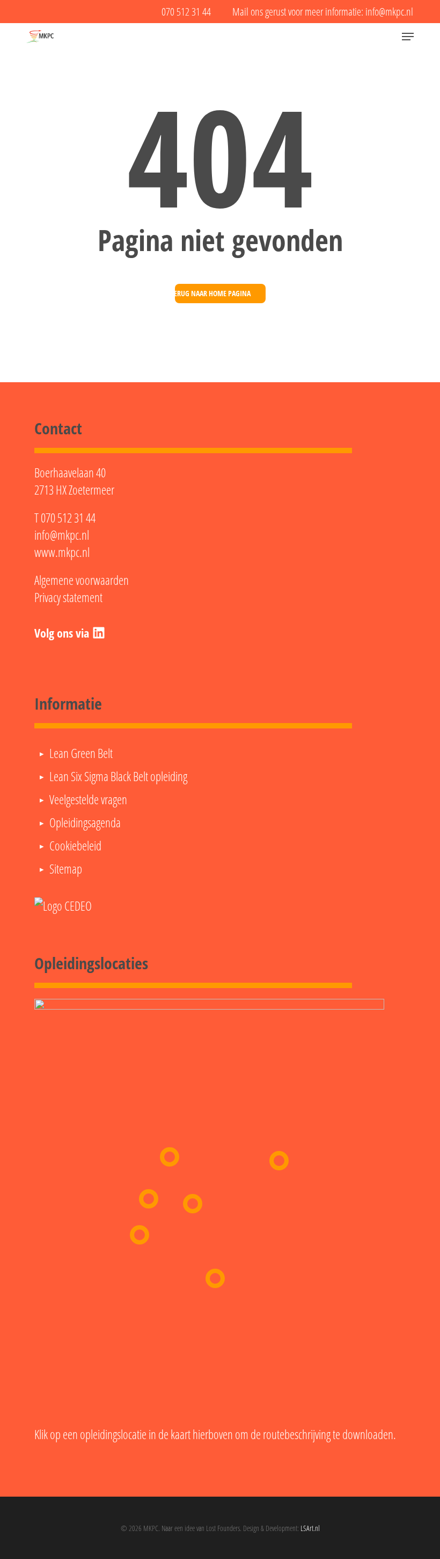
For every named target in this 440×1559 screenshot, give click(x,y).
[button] (408, 36)
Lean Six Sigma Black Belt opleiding (118, 776)
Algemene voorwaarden (81, 580)
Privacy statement (68, 597)
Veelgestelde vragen (88, 799)
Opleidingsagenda (85, 822)
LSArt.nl (310, 1528)
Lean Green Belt (81, 753)
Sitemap (65, 868)
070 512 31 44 (68, 517)
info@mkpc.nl (61, 534)
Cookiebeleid (75, 845)
